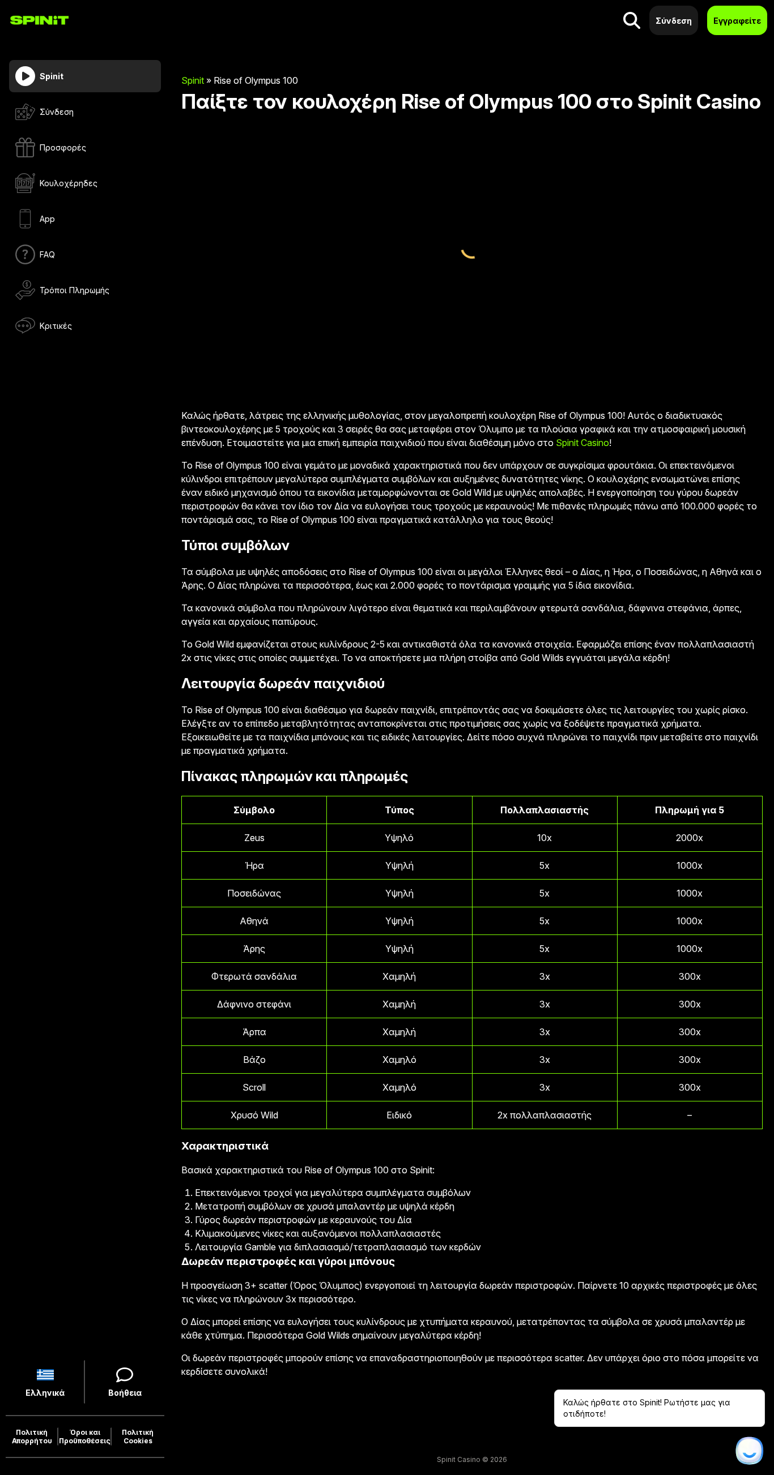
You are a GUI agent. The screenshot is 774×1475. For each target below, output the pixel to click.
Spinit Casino (582, 442)
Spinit (192, 80)
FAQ (47, 254)
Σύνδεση (57, 112)
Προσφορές (63, 147)
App (47, 219)
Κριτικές (56, 326)
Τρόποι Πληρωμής (74, 290)
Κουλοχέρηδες (68, 183)
